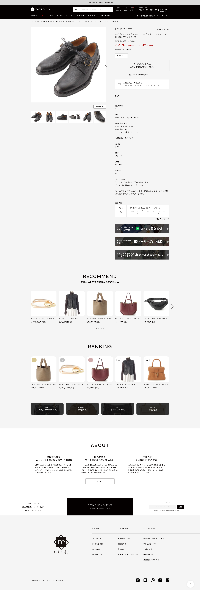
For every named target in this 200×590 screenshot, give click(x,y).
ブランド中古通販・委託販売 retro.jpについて (152, 16)
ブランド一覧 (123, 528)
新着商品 (34, 15)
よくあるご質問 (97, 544)
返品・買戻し (92, 15)
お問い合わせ (97, 554)
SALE (43, 15)
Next (106, 67)
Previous (30, 67)
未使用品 (153, 409)
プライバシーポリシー (152, 544)
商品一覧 (96, 528)
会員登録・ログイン (125, 538)
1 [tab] (96, 328)
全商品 (50, 15)
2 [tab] (98, 328)
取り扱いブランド (46, 22)
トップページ (35, 22)
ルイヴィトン (58, 22)
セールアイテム (118, 409)
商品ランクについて (162, 219)
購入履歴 (121, 549)
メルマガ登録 (105, 15)
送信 (180, 507)
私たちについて (150, 528)
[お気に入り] (118, 9)
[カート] (131, 9)
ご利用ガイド (79, 15)
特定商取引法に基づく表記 (154, 538)
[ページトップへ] (190, 584)
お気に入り (122, 544)
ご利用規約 (148, 549)
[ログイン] (125, 9)
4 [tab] (103, 328)
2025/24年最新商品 (47, 409)
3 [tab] (101, 328)
